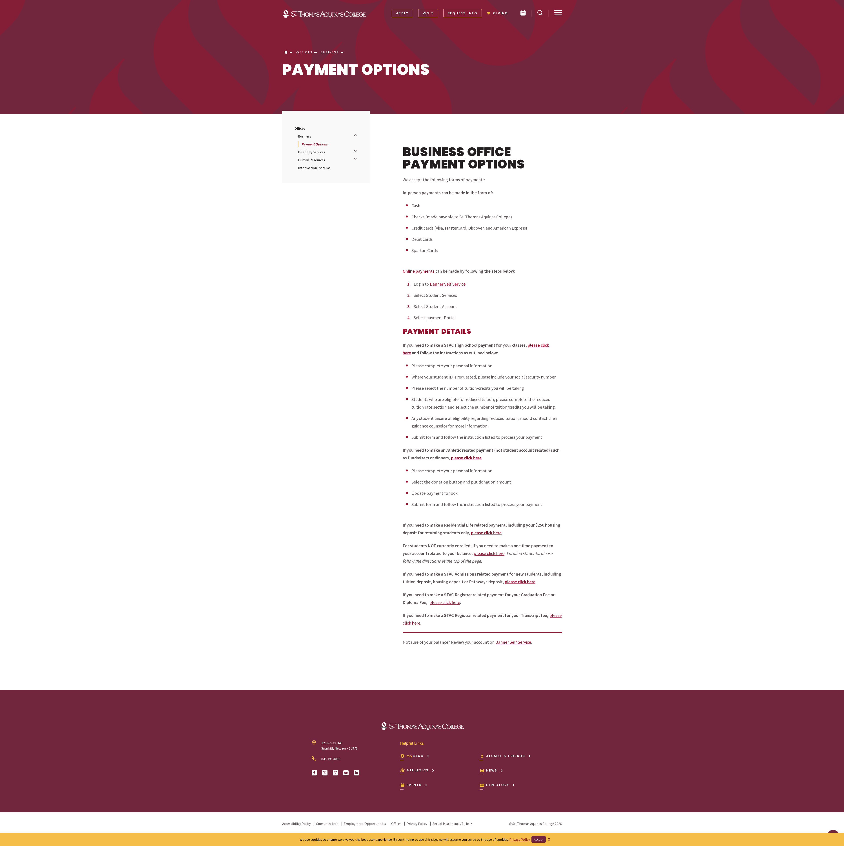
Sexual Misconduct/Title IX (452, 823)
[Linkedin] (356, 772)
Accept (538, 839)
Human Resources (311, 160)
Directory (497, 785)
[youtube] (346, 772)
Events (414, 785)
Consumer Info (327, 823)
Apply (402, 13)
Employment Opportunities (365, 823)
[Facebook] (314, 772)
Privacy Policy (417, 823)
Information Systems (314, 168)
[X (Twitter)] (324, 772)
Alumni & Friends (505, 756)
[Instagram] (335, 772)
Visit (428, 13)
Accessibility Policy (296, 823)
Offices (300, 128)
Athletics (418, 770)
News (491, 770)
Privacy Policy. (519, 839)
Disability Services (311, 152)
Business (304, 136)
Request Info (463, 13)
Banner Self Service (448, 284)
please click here (466, 457)
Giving (500, 13)
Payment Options (314, 144)
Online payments (419, 271)
